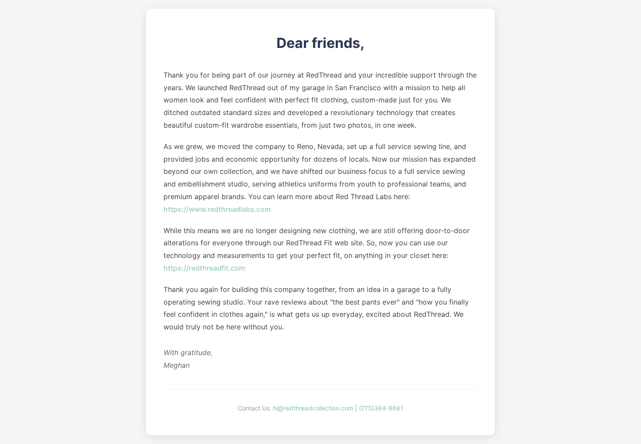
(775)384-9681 (381, 408)
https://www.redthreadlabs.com (217, 209)
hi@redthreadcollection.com (313, 408)
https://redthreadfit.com (204, 268)
